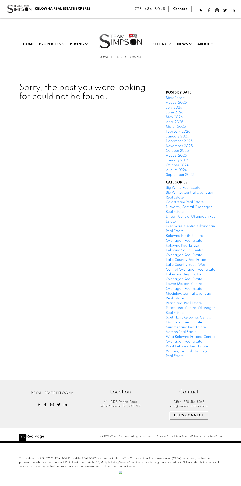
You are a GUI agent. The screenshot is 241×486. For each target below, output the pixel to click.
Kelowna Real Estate (182, 245)
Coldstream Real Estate (185, 202)
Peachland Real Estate (184, 303)
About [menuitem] (203, 44)
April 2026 (174, 122)
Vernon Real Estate (181, 332)
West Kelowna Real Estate (187, 346)
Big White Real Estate (183, 187)
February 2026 (178, 131)
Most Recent (175, 98)
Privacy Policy (165, 436)
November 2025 (179, 146)
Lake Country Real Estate (186, 260)
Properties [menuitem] (50, 44)
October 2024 (177, 165)
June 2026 (174, 112)
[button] (201, 10)
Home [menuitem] (28, 44)
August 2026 (176, 102)
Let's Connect (189, 415)
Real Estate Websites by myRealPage (199, 436)
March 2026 (176, 126)
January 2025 (177, 160)
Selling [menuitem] (160, 44)
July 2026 (174, 107)
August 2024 (176, 170)
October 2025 (177, 150)
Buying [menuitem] (77, 44)
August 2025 (176, 155)
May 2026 (174, 117)
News (182, 44)
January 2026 (177, 136)
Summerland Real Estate (186, 327)
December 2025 (179, 141)
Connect (180, 9)
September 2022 (180, 175)
